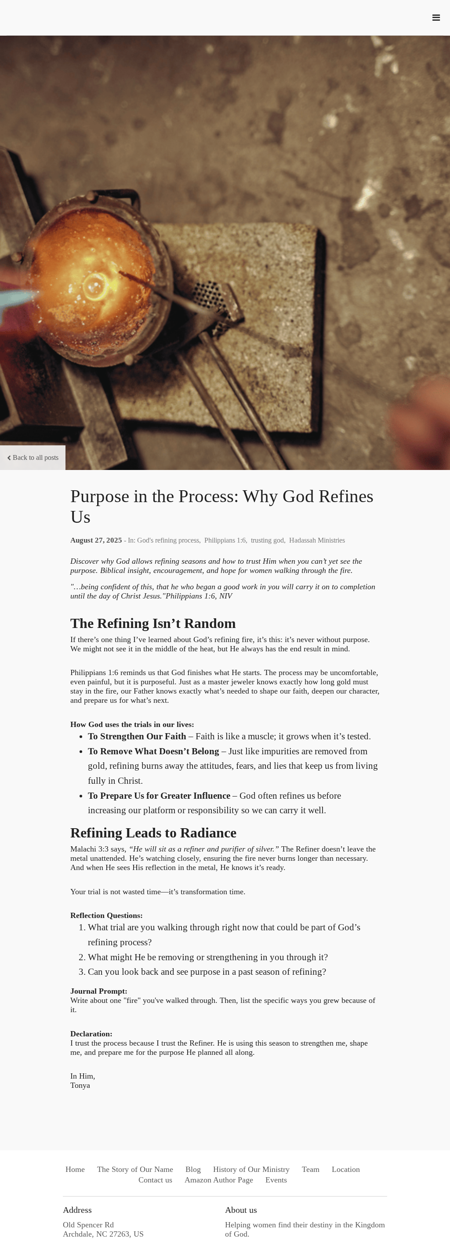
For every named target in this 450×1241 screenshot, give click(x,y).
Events (276, 1179)
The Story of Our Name (135, 1169)
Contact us (155, 1179)
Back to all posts (35, 457)
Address (77, 1210)
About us (241, 1210)
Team (310, 1169)
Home (75, 1169)
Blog (193, 1169)
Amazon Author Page (219, 1179)
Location (346, 1169)
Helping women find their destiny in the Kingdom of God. (305, 1229)
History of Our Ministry (251, 1169)
